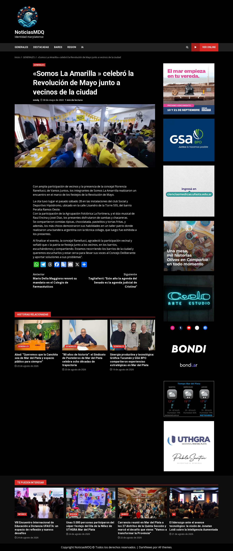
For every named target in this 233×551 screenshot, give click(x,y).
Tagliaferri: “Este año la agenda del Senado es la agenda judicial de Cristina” (112, 280)
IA (82, 47)
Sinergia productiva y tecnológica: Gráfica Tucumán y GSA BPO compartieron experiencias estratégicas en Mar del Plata (132, 335)
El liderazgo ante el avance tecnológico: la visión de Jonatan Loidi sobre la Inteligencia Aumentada (193, 503)
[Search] (187, 47)
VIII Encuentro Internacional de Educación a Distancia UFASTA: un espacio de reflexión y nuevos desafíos (39, 503)
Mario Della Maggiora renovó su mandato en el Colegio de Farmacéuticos (55, 280)
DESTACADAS (41, 47)
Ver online (209, 47)
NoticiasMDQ (29, 32)
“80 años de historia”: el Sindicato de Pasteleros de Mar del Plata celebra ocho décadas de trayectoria (84, 335)
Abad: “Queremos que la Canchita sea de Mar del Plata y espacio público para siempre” (37, 335)
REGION (71, 47)
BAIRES (58, 47)
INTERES (22, 514)
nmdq (36, 100)
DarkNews (145, 547)
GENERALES (21, 47)
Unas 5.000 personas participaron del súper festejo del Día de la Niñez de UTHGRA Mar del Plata (90, 503)
